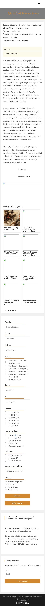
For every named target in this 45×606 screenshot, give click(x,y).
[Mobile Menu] (38, 4)
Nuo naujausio (13, 487)
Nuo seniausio (13, 490)
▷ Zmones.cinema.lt (22, 177)
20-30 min (14, 418)
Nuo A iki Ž (11, 484)
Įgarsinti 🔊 (15, 435)
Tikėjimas (13, 25)
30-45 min (14, 420)
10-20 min (14, 415)
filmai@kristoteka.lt (22, 602)
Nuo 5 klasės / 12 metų (18, 369)
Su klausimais (15, 455)
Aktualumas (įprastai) (15, 482)
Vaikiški (13, 377)
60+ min (13, 37)
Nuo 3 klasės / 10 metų (18, 366)
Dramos (30, 34)
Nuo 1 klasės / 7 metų (17, 361)
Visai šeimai (15, 380)
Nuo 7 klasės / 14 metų (19, 40)
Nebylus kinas (15, 441)
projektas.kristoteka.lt (22, 603)
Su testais (13, 458)
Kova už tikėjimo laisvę (19, 28)
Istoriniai (38, 34)
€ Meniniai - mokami (18, 34)
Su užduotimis (15, 461)
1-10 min (14, 412)
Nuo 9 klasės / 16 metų (18, 374)
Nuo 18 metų (14, 363)
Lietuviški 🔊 (15, 438)
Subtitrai (13, 443)
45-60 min (14, 423)
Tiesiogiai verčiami (16, 446)
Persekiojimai (15, 31)
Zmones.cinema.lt (10, 53)
